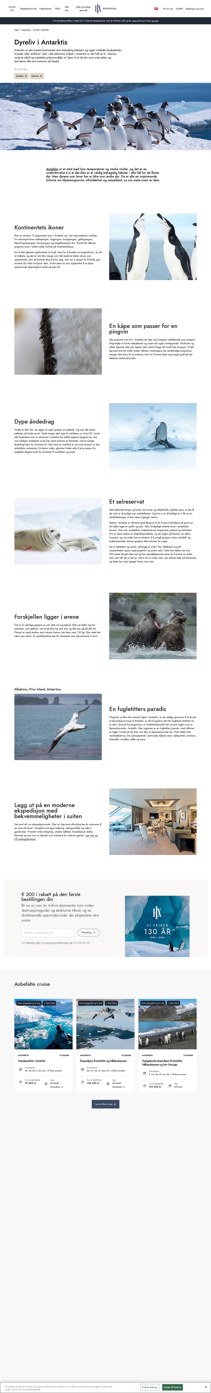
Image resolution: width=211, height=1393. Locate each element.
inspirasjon (26, 29)
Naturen (35, 76)
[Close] (206, 1387)
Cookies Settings (150, 1387)
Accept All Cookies (172, 1387)
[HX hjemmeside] (105, 8)
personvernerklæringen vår (59, 943)
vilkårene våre (33, 943)
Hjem (16, 29)
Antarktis (19, 76)
